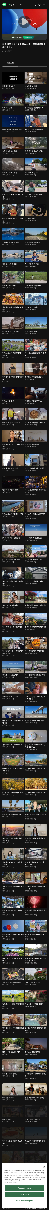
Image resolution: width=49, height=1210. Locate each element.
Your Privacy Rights (24, 1201)
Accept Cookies (24, 1188)
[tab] (10, 63)
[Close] (44, 1166)
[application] (24, 21)
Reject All (24, 1194)
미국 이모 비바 (9, 44)
